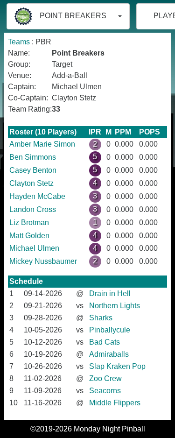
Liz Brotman (29, 222)
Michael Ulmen (34, 248)
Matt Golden (29, 236)
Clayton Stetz (31, 183)
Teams (19, 42)
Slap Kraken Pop (117, 366)
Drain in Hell (110, 293)
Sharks (100, 318)
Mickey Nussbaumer (43, 261)
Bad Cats (104, 342)
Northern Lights (114, 306)
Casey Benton (32, 170)
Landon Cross (32, 209)
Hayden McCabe (37, 196)
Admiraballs (109, 354)
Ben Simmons (32, 157)
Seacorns (105, 391)
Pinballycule (109, 330)
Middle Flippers (114, 403)
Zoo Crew (105, 378)
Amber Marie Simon (42, 144)
